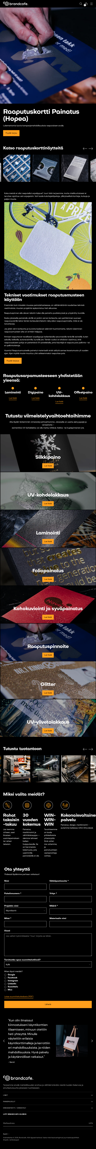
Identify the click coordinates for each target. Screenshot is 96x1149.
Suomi (5, 1134)
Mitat (7, 918)
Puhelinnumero (12, 894)
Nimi (6, 881)
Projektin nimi (11, 906)
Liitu (91, 1123)
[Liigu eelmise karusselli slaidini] (85, 149)
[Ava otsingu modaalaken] (80, 3)
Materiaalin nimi (58, 918)
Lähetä (48, 1004)
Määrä (54, 906)
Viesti (7, 931)
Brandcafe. (22, 1138)
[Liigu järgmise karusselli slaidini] (91, 148)
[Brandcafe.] (15, 4)
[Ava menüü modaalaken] (91, 3)
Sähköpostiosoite (59, 881)
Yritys (53, 894)
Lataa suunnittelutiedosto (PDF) (18, 996)
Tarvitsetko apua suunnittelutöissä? (22, 960)
